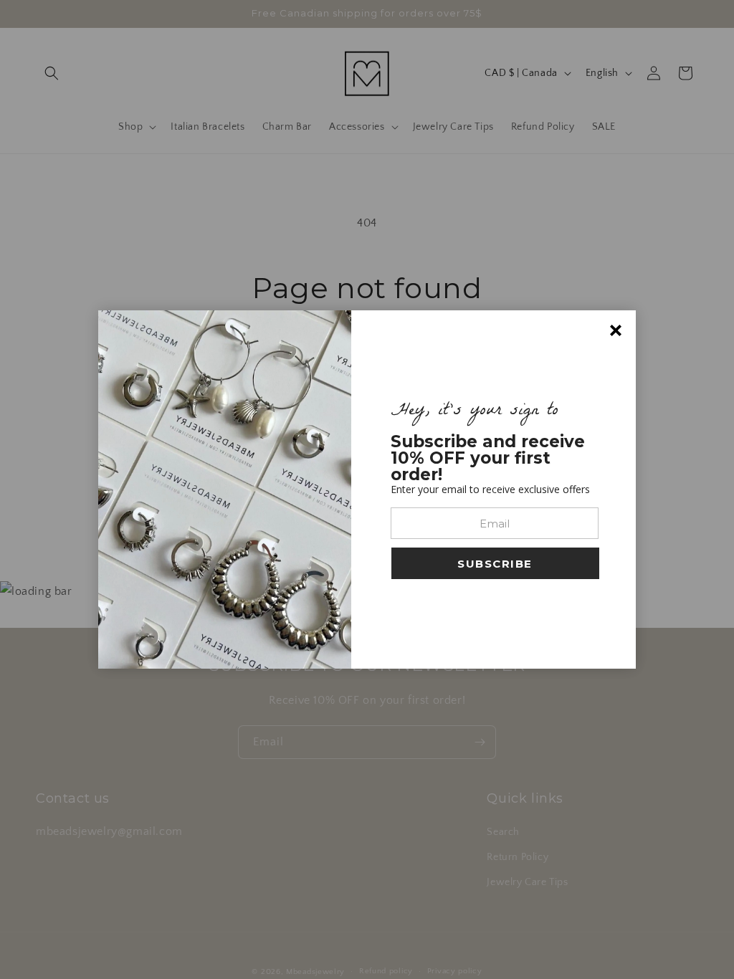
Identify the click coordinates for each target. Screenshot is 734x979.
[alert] (367, 489)
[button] (495, 563)
